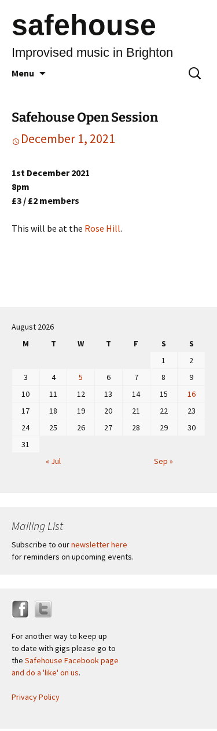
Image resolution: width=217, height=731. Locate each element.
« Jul (53, 461)
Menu (23, 73)
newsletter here (99, 544)
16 (191, 394)
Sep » (163, 461)
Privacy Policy (36, 697)
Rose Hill (102, 228)
